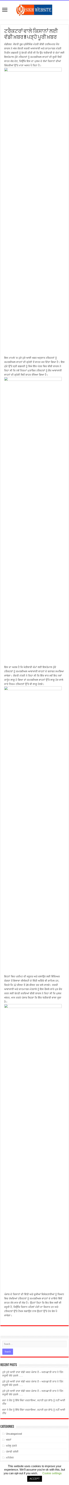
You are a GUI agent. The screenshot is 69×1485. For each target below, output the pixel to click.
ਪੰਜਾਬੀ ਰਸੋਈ (12, 1451)
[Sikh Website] (34, 9)
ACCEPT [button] (35, 1478)
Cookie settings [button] (52, 1473)
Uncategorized (14, 1433)
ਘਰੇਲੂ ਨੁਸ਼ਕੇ (11, 1445)
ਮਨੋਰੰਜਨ (10, 1457)
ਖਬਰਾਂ (8, 1439)
